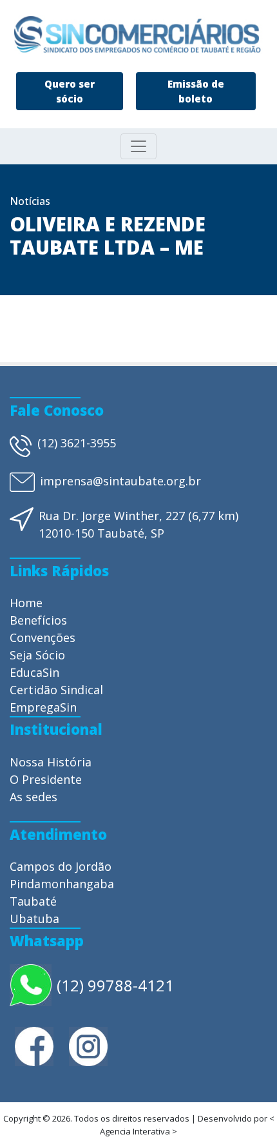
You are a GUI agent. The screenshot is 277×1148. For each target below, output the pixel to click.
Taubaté (33, 901)
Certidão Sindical (56, 689)
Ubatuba (34, 918)
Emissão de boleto (195, 91)
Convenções (42, 637)
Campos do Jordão (60, 866)
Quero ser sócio (69, 91)
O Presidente (46, 779)
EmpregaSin (43, 707)
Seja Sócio (37, 655)
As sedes (33, 796)
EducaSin (34, 672)
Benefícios (38, 620)
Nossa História (50, 762)
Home (26, 602)
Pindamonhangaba (62, 883)
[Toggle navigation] (138, 146)
